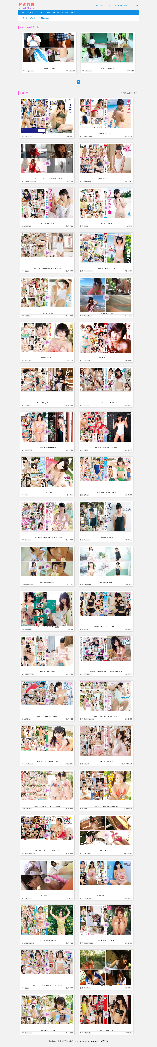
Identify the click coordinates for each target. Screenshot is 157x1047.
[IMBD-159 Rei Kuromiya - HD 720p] (47, 705)
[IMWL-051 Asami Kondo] (105, 755)
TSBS (125, 5)
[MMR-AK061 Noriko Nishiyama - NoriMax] (105, 710)
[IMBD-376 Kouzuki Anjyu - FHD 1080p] (105, 481)
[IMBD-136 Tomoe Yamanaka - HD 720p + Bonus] (47, 839)
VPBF (108, 5)
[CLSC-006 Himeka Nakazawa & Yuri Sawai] (47, 800)
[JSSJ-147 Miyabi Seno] (107, 62)
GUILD (97, 5)
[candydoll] (26, 10)
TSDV (103, 5)
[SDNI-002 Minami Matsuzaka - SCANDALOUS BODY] (47, 172)
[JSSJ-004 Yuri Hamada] (105, 844)
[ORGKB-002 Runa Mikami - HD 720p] (47, 750)
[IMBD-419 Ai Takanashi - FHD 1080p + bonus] (105, 615)
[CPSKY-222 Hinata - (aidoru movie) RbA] (105, 799)
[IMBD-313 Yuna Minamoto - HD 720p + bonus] (47, 256)
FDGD (130, 5)
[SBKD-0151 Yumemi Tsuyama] (105, 262)
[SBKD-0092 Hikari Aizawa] (105, 172)
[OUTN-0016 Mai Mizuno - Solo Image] (105, 441)
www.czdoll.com (96, 1041)
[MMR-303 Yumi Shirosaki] (47, 665)
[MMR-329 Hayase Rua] (105, 531)
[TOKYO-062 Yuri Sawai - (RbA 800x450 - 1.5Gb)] (47, 531)
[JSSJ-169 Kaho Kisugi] (105, 576)
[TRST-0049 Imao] (47, 486)
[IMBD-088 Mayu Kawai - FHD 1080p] (47, 391)
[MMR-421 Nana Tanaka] (47, 307)
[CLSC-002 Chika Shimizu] (47, 352)
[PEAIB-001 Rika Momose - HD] (105, 884)
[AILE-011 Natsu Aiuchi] (47, 132)
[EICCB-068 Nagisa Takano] (105, 127)
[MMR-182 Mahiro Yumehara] (47, 441)
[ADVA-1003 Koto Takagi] (105, 352)
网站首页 (32, 18)
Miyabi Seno (45, 18)
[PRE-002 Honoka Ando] (105, 1024)
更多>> (136, 93)
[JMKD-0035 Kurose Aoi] (47, 217)
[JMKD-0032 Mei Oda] (105, 217)
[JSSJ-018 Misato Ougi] (47, 889)
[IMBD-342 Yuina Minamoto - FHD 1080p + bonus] (47, 973)
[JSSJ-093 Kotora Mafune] (47, 576)
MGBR (113, 5)
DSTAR (135, 5)
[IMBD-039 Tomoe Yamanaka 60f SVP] (105, 391)
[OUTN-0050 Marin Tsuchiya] (47, 934)
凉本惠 (123, 93)
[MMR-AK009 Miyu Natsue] (47, 1024)
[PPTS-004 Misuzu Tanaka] (105, 312)
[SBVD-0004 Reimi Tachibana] (105, 934)
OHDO (119, 5)
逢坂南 (129, 93)
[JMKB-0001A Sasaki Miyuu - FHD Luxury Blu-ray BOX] (105, 660)
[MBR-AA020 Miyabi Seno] (48, 62)
